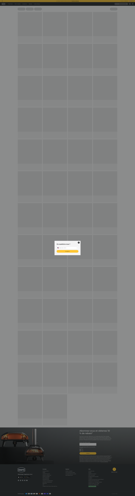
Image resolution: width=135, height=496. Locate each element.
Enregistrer (67, 251)
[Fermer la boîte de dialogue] (79, 243)
